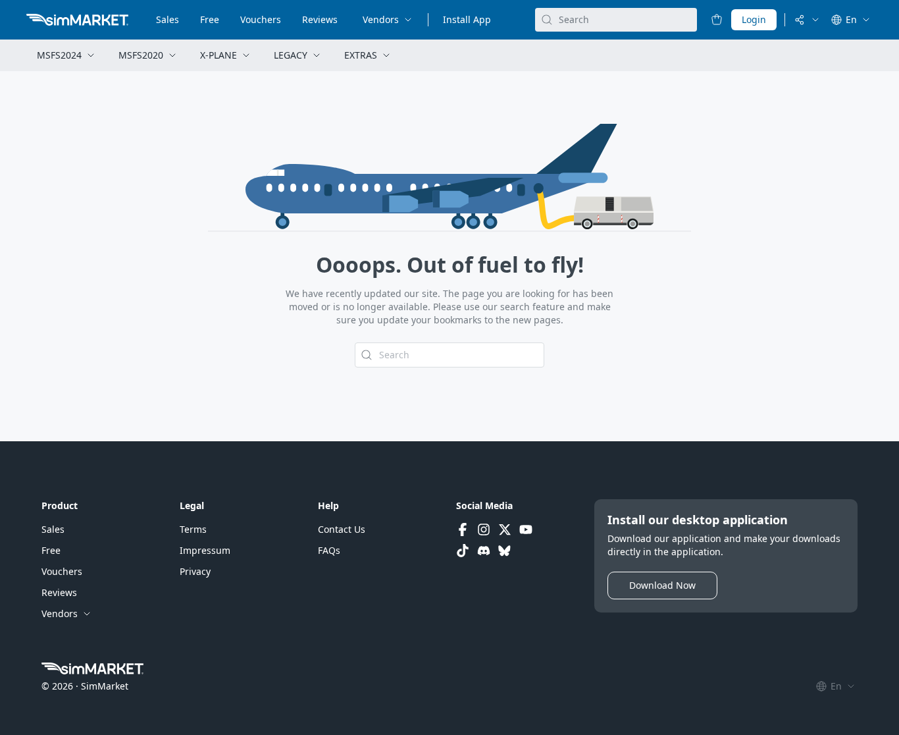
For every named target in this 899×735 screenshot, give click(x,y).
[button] (52, 529)
